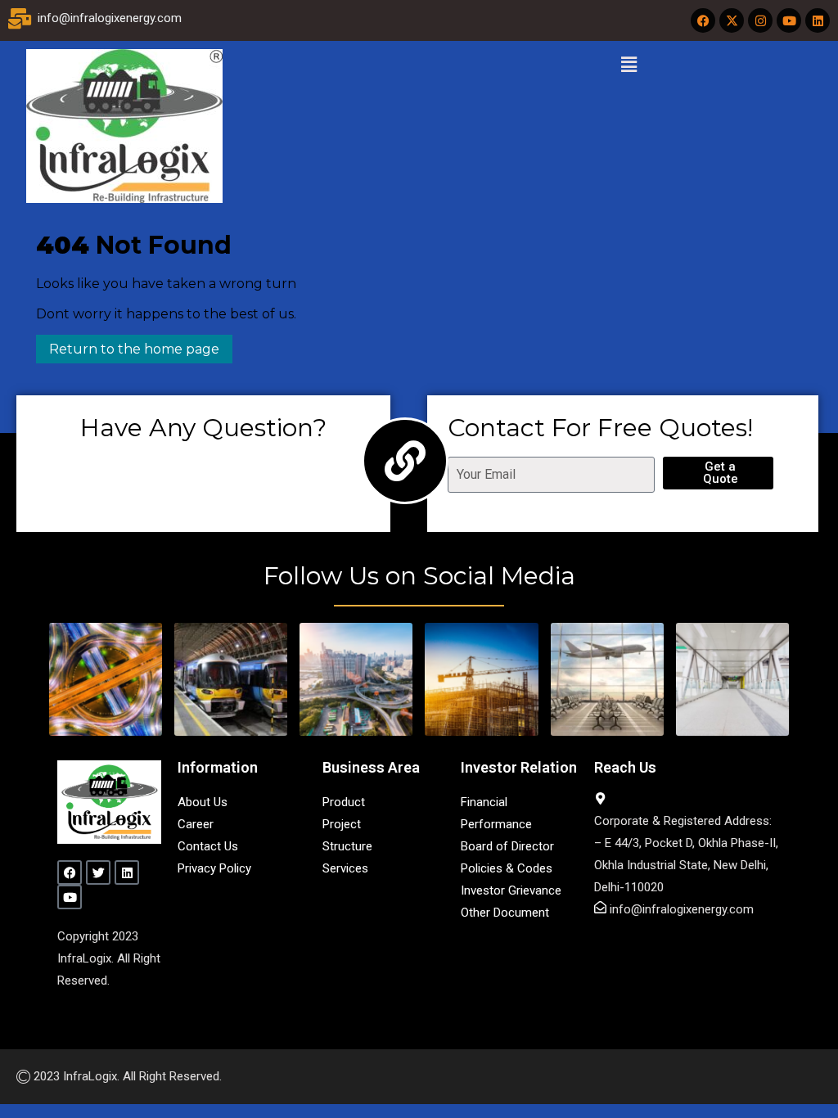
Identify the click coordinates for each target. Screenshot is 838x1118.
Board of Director (507, 846)
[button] (628, 64)
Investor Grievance (511, 890)
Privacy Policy (214, 868)
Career (196, 824)
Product (343, 802)
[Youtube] (789, 20)
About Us (203, 802)
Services (345, 868)
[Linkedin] (817, 20)
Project (341, 824)
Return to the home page (127, 346)
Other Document (505, 912)
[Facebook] (703, 20)
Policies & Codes (506, 868)
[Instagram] (760, 20)
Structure (347, 846)
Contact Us (208, 846)
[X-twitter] (731, 20)
